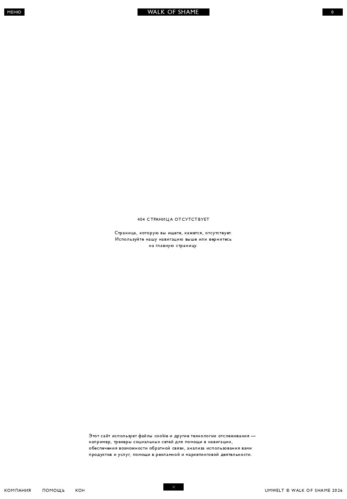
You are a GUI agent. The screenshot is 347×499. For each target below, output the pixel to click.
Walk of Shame (174, 12)
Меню (14, 12)
